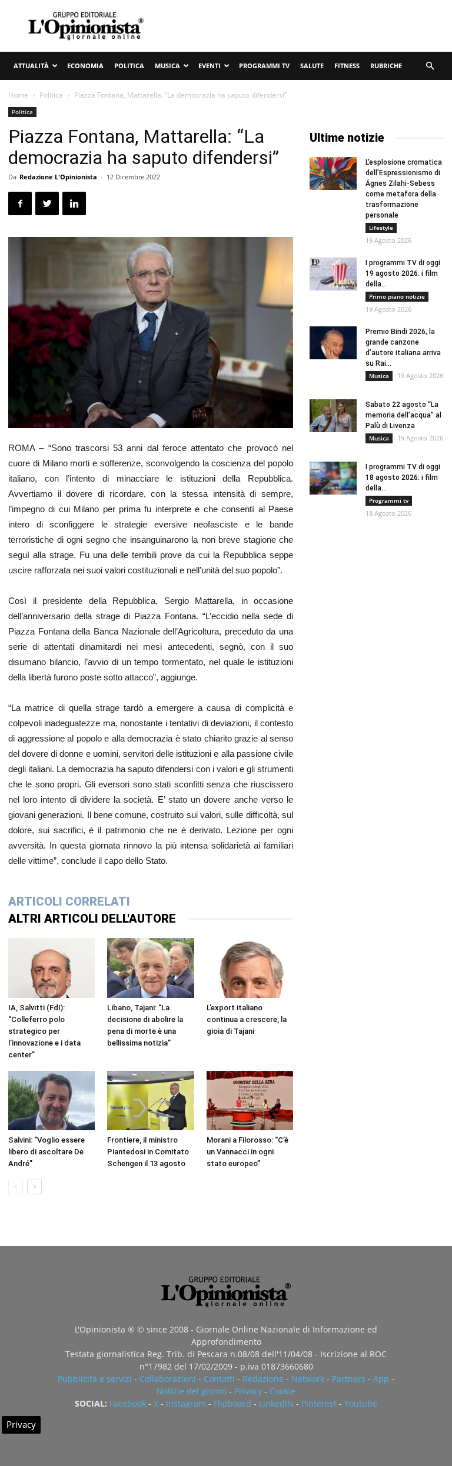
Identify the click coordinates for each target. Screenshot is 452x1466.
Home (18, 95)
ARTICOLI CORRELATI (69, 901)
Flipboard (232, 1403)
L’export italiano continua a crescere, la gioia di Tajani (247, 1019)
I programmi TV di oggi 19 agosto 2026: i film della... (402, 273)
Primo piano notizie (397, 296)
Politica (129, 65)
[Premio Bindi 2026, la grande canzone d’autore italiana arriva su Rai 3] (333, 342)
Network (307, 1378)
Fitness (347, 65)
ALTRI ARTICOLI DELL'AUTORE (92, 918)
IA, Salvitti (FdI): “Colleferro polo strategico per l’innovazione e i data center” (44, 1031)
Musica (167, 65)
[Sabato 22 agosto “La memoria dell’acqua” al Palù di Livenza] (333, 415)
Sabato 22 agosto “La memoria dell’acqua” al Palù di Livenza (403, 415)
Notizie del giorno (192, 1391)
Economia (85, 65)
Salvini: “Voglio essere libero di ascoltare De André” (46, 1152)
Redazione (263, 1378)
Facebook (127, 1403)
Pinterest (319, 1403)
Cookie (282, 1391)
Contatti (219, 1378)
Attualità (31, 65)
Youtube (360, 1403)
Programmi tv (264, 65)
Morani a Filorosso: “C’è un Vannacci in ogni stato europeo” (247, 1152)
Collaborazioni (167, 1378)
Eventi (209, 65)
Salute (312, 65)
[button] (430, 66)
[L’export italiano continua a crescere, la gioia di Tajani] (250, 967)
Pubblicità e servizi (95, 1378)
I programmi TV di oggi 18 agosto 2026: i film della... (402, 477)
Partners (348, 1378)
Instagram (186, 1403)
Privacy (248, 1391)
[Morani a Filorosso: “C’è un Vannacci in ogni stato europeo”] (250, 1100)
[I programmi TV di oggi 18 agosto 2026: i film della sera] (333, 478)
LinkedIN (276, 1403)
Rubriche (386, 65)
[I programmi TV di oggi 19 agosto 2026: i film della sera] (333, 274)
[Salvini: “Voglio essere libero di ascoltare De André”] (51, 1100)
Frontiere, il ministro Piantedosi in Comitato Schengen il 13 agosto (148, 1152)
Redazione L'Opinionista (58, 176)
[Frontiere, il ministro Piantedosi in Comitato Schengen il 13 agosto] (150, 1100)
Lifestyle (381, 227)
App (381, 1378)
